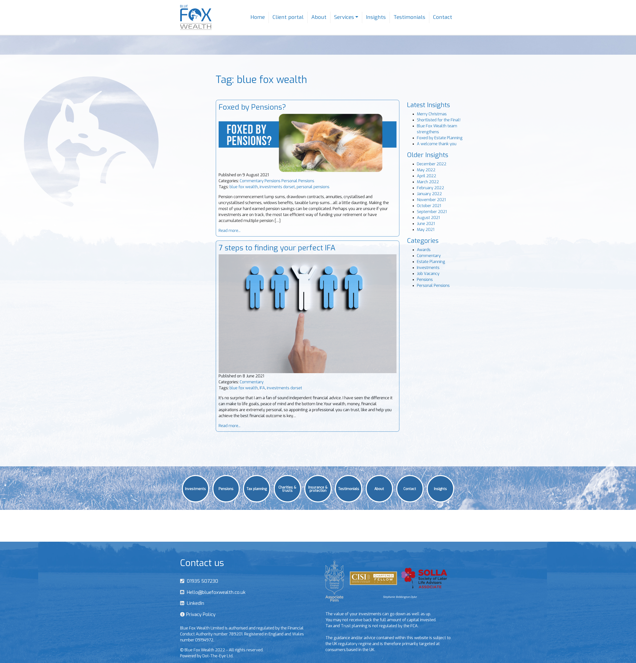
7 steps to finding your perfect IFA (277, 248)
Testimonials (409, 17)
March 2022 (428, 181)
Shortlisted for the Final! (439, 120)
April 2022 (426, 175)
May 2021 (425, 229)
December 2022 (431, 164)
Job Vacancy (428, 273)
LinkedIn (194, 603)
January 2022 (429, 193)
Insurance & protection (317, 488)
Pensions (272, 180)
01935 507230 (201, 581)
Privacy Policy (200, 614)
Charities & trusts (287, 488)
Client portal (288, 17)
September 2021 (432, 211)
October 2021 (429, 205)
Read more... (229, 230)
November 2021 (431, 199)
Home (257, 17)
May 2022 (426, 170)
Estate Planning (431, 261)
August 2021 (428, 217)
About (318, 17)
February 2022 (430, 187)
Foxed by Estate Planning (440, 137)
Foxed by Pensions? (252, 107)
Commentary (252, 180)
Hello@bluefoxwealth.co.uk (214, 592)
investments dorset (277, 186)
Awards (424, 249)
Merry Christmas (432, 114)
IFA (262, 388)
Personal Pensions (297, 180)
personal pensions (313, 186)
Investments (428, 267)
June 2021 (426, 223)
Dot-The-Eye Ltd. (217, 656)
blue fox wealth (244, 186)
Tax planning (256, 488)
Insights (376, 17)
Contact (442, 17)
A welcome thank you (436, 143)
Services (344, 17)
